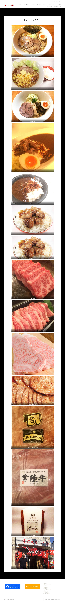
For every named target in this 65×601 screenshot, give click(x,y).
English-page (57, 6)
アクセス (44, 4)
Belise (5, 599)
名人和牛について (52, 4)
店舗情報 (39, 4)
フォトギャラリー (27, 4)
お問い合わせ (49, 6)
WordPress (12, 599)
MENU (34, 4)
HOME (20, 4)
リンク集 (59, 4)
